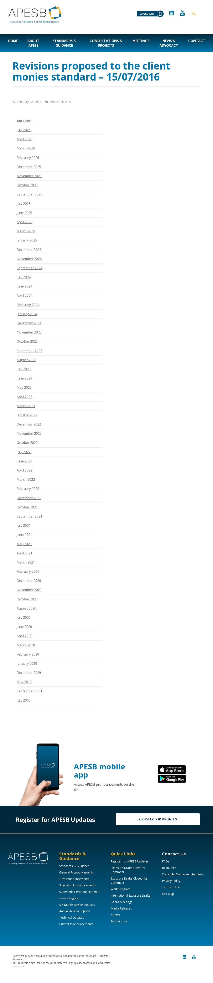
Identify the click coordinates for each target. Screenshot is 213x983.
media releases (60, 102)
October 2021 (27, 507)
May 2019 (24, 681)
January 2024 (27, 314)
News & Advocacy (169, 43)
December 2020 (29, 580)
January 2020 (27, 663)
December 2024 (29, 249)
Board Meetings (121, 902)
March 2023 (26, 406)
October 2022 (27, 442)
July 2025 (24, 203)
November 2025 (29, 176)
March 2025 (26, 231)
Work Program (120, 889)
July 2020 (24, 617)
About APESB (33, 43)
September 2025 (29, 194)
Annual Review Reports (74, 911)
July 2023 (24, 369)
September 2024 (29, 268)
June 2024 (24, 286)
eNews (115, 915)
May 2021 (24, 544)
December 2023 (29, 323)
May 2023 (24, 387)
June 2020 (24, 626)
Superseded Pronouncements (79, 892)
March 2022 (26, 479)
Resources (169, 868)
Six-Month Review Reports (77, 905)
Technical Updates (71, 918)
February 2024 (28, 304)
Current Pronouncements (76, 924)
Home (13, 41)
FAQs (165, 861)
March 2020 (26, 645)
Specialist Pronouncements (77, 885)
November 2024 (29, 258)
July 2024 (24, 277)
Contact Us (174, 854)
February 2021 (28, 571)
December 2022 (29, 424)
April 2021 (24, 553)
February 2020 (28, 654)
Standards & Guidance (64, 43)
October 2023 (27, 341)
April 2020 (24, 635)
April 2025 (24, 222)
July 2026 (24, 130)
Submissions (119, 921)
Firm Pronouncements (74, 879)
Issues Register (69, 898)
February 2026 (28, 157)
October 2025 (27, 185)
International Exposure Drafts (130, 895)
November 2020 (29, 589)
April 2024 (24, 295)
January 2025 (27, 240)
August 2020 (26, 608)
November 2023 (29, 332)
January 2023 (27, 415)
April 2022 (24, 470)
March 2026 (26, 148)
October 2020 (27, 599)
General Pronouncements (76, 872)
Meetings (141, 41)
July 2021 (24, 525)
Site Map (168, 894)
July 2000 (24, 700)
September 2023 (29, 350)
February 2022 (28, 488)
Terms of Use (171, 887)
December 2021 (29, 498)
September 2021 (29, 516)
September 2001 (29, 691)
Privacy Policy (171, 881)
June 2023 (24, 378)
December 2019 (29, 672)
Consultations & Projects (106, 43)
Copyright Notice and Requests (183, 874)
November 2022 (29, 433)
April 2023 (24, 396)
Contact (196, 41)
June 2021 (24, 534)
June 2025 (24, 212)
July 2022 (24, 452)
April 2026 (24, 139)
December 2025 (29, 166)
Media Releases (121, 908)
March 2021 (26, 562)
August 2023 (26, 360)
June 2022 (24, 461)
